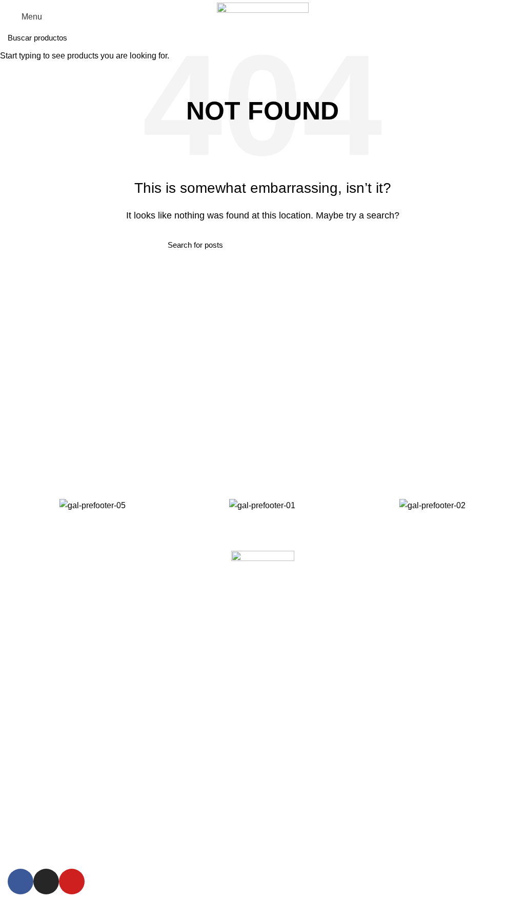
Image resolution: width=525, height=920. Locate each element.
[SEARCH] (511, 37)
